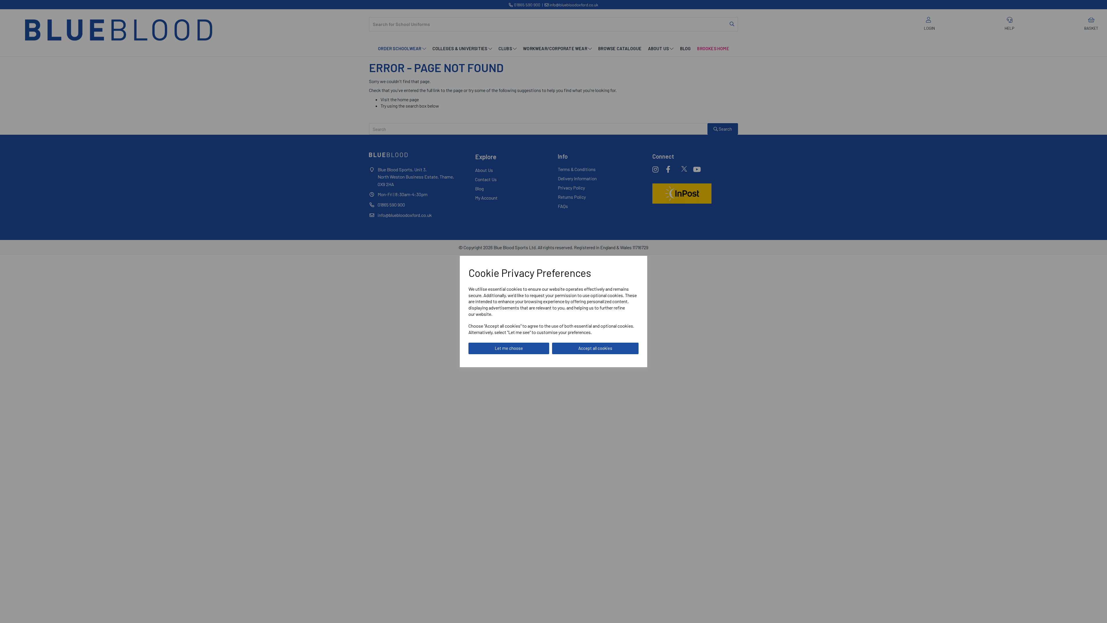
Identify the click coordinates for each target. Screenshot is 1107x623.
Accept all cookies (595, 348)
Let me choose (509, 348)
